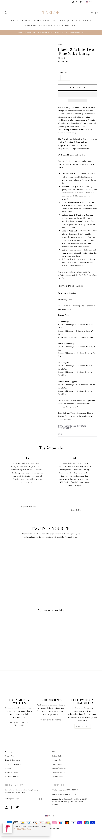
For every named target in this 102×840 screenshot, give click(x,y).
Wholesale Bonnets (12, 776)
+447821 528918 (71, 790)
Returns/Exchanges (59, 768)
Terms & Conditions (12, 760)
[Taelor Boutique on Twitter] (17, 807)
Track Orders (57, 764)
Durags (15, 20)
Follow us (82, 726)
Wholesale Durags (11, 772)
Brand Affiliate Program (13, 764)
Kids (62, 20)
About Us (8, 752)
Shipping (55, 752)
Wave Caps (30, 25)
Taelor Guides (57, 776)
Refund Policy (57, 756)
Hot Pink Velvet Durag (23, 829)
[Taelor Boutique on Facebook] (11, 807)
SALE (74, 25)
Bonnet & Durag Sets (46, 20)
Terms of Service (58, 772)
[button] (77, 94)
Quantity (63, 73)
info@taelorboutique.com (66, 794)
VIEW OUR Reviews (51, 720)
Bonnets (26, 20)
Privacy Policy (10, 756)
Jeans (70, 20)
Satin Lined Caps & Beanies (54, 25)
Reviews (8, 768)
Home (60, 44)
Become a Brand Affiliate (19, 724)
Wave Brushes (83, 20)
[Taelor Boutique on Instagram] (6, 807)
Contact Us (56, 760)
